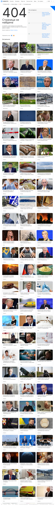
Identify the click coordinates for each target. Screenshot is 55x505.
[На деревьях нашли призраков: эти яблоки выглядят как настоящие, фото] (27, 187)
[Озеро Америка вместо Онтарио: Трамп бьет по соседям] (10, 306)
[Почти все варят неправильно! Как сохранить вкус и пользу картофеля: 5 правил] (45, 272)
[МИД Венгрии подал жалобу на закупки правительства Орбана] (45, 306)
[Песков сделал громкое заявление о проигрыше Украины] (10, 67)
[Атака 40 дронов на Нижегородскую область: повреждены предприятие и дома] (27, 238)
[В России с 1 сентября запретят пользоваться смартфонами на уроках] (27, 392)
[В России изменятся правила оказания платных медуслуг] (45, 341)
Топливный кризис (27, 4)
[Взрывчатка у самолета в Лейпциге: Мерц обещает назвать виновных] (27, 272)
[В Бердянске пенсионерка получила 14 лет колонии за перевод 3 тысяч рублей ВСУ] (45, 204)
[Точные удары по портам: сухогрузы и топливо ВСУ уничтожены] (10, 272)
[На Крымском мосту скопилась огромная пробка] (10, 494)
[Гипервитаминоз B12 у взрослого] (45, 358)
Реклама (9, 504)
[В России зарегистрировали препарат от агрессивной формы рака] (45, 289)
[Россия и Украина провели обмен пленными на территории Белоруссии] (10, 204)
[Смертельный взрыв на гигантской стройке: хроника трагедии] (27, 494)
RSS (13, 504)
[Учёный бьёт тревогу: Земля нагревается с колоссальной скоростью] (27, 460)
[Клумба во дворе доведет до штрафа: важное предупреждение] (45, 153)
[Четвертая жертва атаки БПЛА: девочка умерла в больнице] (27, 306)
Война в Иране (14, 4)
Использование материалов (44, 504)
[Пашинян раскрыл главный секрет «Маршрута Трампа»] (45, 392)
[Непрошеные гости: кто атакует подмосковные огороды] (45, 119)
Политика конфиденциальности (34, 504)
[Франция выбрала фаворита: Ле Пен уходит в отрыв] (10, 84)
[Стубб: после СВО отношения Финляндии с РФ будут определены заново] (27, 443)
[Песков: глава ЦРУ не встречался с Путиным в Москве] (27, 289)
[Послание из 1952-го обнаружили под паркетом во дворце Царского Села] (27, 84)
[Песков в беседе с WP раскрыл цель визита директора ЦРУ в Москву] (10, 153)
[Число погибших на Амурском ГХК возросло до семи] (45, 477)
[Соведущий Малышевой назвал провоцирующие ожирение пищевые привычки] (45, 426)
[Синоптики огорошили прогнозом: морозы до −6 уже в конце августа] (10, 341)
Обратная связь (51, 504)
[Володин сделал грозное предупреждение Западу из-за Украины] (10, 119)
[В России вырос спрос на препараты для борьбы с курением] (10, 187)
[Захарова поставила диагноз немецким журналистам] (10, 323)
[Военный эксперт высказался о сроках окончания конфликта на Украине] (27, 50)
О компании (5, 504)
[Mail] (1, 1)
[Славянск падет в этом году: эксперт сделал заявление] (45, 375)
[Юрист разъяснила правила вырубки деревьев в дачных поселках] (45, 460)
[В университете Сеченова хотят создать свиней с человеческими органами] (27, 153)
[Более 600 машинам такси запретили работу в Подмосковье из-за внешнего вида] (27, 358)
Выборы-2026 (6, 4)
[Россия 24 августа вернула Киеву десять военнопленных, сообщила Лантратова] (45, 238)
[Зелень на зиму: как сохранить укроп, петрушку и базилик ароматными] (10, 102)
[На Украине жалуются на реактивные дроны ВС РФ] (27, 119)
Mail (1, 504)
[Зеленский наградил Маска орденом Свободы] (27, 341)
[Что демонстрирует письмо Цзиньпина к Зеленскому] (10, 170)
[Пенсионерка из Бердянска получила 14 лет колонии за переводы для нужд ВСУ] (10, 392)
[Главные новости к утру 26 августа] (45, 50)
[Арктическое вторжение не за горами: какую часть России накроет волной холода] (27, 204)
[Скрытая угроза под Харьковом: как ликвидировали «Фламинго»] (45, 170)
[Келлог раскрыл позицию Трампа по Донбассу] (45, 494)
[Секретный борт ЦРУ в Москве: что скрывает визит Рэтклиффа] (10, 221)
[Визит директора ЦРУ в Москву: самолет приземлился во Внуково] (45, 67)
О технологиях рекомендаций (23, 504)
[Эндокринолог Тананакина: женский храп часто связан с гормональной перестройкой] (10, 358)
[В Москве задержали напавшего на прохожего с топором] (10, 426)
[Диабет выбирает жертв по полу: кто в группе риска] (45, 409)
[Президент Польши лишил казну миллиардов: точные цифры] (27, 323)
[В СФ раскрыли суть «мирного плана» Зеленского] (27, 426)
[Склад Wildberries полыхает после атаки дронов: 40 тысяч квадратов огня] (45, 221)
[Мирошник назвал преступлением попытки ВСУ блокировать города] (10, 375)
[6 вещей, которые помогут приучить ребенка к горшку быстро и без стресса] (27, 477)
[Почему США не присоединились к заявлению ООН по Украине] (45, 443)
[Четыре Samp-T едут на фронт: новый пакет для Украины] (27, 375)
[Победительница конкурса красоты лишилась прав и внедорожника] (10, 238)
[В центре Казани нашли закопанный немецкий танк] (27, 221)
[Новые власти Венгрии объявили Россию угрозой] (10, 460)
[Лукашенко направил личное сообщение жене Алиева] (27, 67)
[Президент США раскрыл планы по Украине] (10, 477)
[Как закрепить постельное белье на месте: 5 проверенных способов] (45, 323)
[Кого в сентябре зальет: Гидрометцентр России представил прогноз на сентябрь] (27, 102)
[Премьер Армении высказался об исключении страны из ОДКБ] (45, 187)
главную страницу (13, 30)
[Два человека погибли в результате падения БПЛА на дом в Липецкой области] (10, 136)
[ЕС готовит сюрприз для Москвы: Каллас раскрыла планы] (45, 136)
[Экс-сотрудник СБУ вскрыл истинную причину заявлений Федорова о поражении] (27, 409)
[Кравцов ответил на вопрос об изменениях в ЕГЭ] (10, 409)
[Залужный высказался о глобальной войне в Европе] (10, 255)
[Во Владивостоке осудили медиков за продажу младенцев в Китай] (10, 289)
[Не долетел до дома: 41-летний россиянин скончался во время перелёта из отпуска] (10, 50)
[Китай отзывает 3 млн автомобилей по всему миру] (45, 102)
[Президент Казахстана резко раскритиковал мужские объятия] (45, 84)
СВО (20, 4)
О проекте (16, 504)
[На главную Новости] (5, 1)
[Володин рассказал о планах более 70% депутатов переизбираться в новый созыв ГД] (45, 255)
